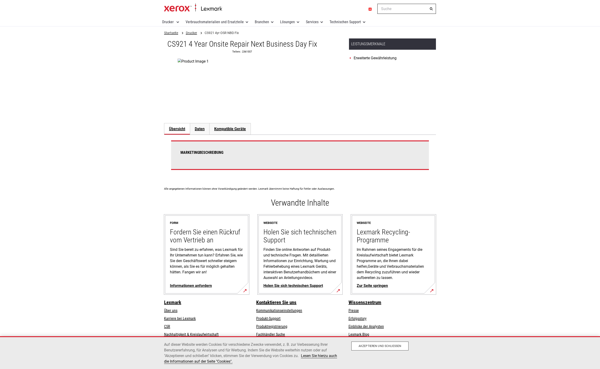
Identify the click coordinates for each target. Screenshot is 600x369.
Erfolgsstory (358, 318)
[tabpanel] (300, 158)
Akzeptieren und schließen (380, 346)
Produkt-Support (268, 318)
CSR (167, 326)
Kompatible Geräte (230, 129)
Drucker (168, 22)
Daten (200, 129)
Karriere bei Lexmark (180, 318)
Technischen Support (345, 22)
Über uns (170, 310)
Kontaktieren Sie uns (276, 302)
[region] (300, 352)
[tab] (177, 129)
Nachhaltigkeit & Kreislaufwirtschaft (191, 334)
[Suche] (431, 9)
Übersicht (177, 129)
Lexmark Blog (359, 334)
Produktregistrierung (271, 326)
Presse (354, 310)
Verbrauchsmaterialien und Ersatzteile (215, 22)
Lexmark (172, 302)
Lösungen (287, 22)
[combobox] (406, 9)
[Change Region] (370, 9)
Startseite (193, 8)
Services (312, 22)
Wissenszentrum (365, 302)
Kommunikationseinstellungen (279, 310)
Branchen (262, 22)
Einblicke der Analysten (366, 326)
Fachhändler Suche (270, 334)
